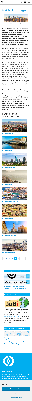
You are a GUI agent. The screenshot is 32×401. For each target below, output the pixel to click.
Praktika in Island (7, 133)
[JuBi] (17, 310)
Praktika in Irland (7, 150)
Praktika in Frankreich (9, 235)
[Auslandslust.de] (2, 2)
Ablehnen (16, 393)
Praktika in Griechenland (10, 201)
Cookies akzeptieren (16, 389)
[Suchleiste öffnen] (21, 2)
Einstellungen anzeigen (16, 397)
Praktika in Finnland (8, 252)
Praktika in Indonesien (9, 167)
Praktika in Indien (7, 184)
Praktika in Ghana (7, 218)
